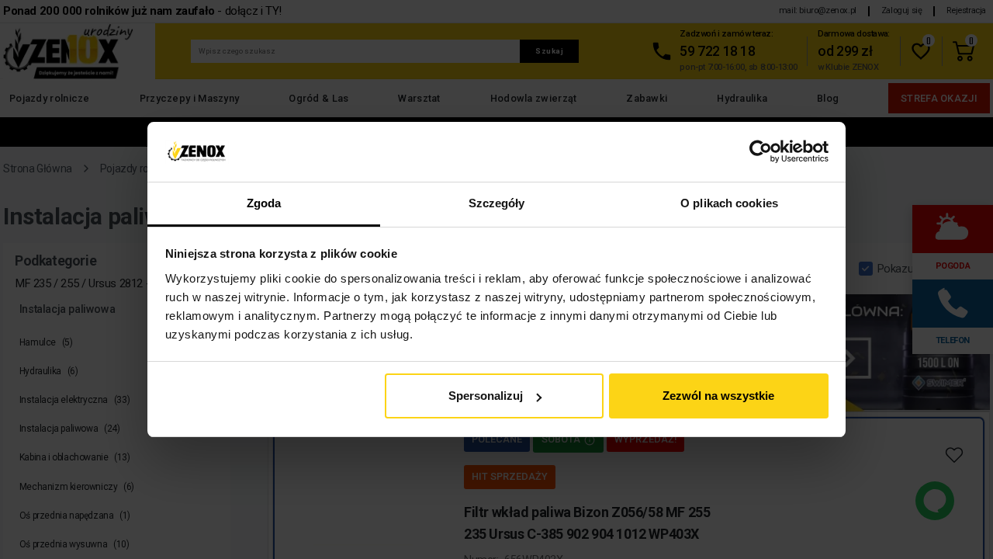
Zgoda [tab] (264, 203)
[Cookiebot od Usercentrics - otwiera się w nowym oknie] (761, 152)
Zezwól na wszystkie (718, 395)
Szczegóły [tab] (497, 203)
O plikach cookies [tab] (729, 203)
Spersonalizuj (485, 395)
